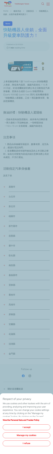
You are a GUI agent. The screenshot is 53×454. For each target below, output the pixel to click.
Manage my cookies (26, 435)
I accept (26, 427)
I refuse (26, 443)
